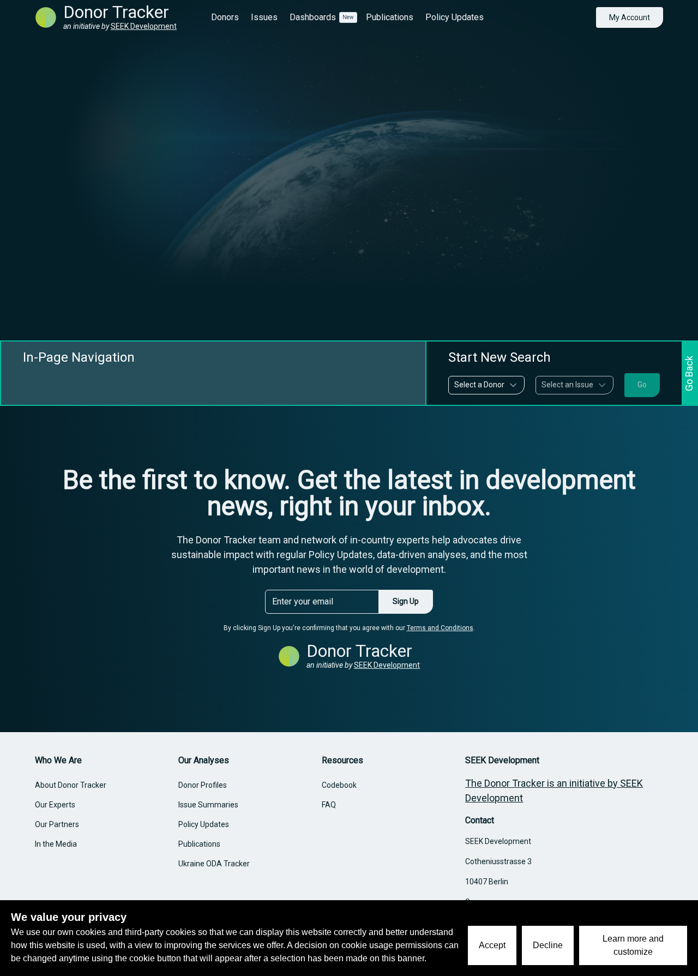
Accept (492, 945)
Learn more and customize (633, 945)
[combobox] (486, 385)
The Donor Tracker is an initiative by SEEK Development (554, 790)
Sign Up (406, 601)
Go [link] (642, 384)
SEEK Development (144, 26)
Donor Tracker (116, 12)
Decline (548, 945)
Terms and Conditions (440, 628)
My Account (629, 17)
